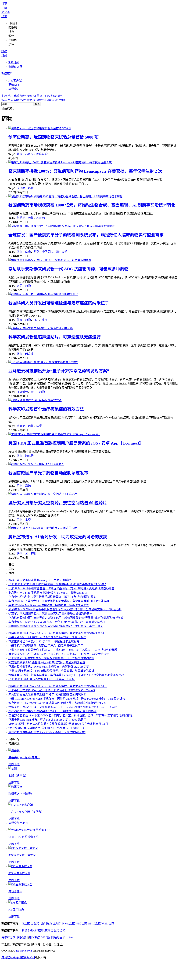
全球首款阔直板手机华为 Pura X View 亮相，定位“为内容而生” (46, 732)
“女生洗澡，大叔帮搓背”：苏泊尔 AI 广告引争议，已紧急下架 (46, 728)
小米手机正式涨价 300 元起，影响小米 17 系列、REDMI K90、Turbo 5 (51, 690)
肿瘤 (19, 319)
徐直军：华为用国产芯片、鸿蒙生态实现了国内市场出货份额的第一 (50, 613)
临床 (28, 251)
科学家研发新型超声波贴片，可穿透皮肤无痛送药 (54, 337)
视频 (29, 95)
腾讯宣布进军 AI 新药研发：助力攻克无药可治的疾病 (57, 537)
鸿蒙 (54, 95)
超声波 (29, 353)
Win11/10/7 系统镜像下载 (23, 836)
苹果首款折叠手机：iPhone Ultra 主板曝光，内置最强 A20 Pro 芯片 (49, 666)
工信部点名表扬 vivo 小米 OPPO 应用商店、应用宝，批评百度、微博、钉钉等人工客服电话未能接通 (70, 715)
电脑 (17, 95)
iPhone (47, 95)
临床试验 (42, 154)
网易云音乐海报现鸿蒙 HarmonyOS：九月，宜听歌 (39, 580)
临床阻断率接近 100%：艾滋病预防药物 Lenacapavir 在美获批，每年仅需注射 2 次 (85, 171)
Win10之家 (94, 923)
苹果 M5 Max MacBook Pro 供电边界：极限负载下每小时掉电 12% (48, 605)
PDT (36, 319)
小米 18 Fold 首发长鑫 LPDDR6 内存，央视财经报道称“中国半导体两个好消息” (57, 584)
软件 (60, 95)
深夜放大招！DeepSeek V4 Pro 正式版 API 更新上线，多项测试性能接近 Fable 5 (57, 702)
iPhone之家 (68, 923)
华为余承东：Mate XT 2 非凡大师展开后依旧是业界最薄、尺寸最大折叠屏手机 (56, 621)
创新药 (21, 217)
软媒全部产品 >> (18, 823)
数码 (10, 100)
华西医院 (47, 251)
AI (34, 95)
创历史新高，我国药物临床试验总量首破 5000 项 (53, 137)
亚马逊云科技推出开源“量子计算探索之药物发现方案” (58, 371)
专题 (62, 100)
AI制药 (40, 217)
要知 (62, 930)
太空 (28, 519)
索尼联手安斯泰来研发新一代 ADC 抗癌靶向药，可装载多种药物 (68, 269)
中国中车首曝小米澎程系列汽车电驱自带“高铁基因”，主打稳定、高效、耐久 (55, 626)
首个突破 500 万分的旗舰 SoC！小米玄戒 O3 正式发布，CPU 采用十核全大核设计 (58, 654)
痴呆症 (21, 425)
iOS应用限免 (16, 909)
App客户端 (15, 80)
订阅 (4, 55)
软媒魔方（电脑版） (21, 793)
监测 (36, 251)
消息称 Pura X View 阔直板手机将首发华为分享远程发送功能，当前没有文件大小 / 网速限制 (64, 609)
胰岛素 (29, 455)
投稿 (4, 51)
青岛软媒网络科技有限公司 (18, 957)
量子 (33, 391)
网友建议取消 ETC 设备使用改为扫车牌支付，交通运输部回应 (46, 662)
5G (34, 100)
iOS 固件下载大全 (19, 873)
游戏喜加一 (15, 891)
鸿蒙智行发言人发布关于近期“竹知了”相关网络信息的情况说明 (47, 694)
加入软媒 (34, 937)
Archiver (68, 937)
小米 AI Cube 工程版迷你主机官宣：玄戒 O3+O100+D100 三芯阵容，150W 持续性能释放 (62, 649)
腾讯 (19, 553)
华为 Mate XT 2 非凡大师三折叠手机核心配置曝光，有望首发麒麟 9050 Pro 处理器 (58, 601)
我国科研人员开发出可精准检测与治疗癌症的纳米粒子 (58, 303)
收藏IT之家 (15, 66)
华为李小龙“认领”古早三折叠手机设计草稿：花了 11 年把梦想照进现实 (52, 596)
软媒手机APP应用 (33, 930)
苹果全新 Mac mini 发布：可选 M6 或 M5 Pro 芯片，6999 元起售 (47, 637)
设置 (4, 16)
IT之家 (26, 923)
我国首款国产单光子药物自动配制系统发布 (48, 473)
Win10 (47, 100)
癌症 (44, 319)
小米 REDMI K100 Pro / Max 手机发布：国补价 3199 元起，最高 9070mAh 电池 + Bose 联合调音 (66, 698)
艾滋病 (21, 188)
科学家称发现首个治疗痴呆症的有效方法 (46, 409)
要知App (13, 84)
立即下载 (14, 764)
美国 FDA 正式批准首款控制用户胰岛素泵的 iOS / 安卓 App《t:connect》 (75, 443)
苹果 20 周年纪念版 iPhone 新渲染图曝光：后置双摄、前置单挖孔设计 (51, 670)
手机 (10, 95)
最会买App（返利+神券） (24, 757)
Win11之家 (107, 923)
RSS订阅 (13, 62)
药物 (19, 154)
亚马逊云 (22, 391)
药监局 (29, 154)
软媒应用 (7, 73)
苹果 (39, 95)
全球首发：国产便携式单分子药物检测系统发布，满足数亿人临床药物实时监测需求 (86, 235)
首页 (4, 3)
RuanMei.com (24, 950)
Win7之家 (81, 923)
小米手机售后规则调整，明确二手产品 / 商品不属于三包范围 (45, 645)
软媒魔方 (14, 88)
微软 (40, 100)
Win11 (55, 100)
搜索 (37, 104)
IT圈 (4, 7)
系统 (28, 485)
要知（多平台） (18, 775)
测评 (23, 95)
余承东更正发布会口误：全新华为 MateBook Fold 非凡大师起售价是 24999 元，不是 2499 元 (64, 707)
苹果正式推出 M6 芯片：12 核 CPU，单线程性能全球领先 (43, 641)
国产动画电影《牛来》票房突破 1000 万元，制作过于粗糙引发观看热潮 (52, 711)
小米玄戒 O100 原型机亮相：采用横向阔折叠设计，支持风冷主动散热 (51, 658)
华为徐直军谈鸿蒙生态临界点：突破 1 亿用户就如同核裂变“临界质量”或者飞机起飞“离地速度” (66, 617)
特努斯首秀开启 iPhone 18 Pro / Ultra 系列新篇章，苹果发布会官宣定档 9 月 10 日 (57, 633)
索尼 (19, 285)
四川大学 (61, 251)
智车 (4, 100)
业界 (4, 95)
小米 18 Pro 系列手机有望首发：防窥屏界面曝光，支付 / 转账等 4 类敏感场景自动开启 (61, 588)
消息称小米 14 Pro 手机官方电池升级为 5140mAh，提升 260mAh (47, 592)
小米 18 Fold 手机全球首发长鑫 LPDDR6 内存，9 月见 (41, 679)
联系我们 (22, 937)
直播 (29, 100)
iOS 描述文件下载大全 (22, 855)
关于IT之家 (8, 937)
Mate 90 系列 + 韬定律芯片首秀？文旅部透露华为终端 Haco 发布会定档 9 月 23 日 (58, 723)
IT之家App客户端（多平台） (26, 811)
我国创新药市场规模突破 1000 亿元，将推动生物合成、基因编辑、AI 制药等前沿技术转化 (92, 205)
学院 (17, 100)
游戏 (23, 100)
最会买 (5, 12)
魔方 (47, 930)
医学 (39, 425)
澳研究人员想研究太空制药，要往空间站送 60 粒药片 (57, 503)
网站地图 (56, 937)
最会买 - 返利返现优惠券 (46, 923)
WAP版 (45, 937)
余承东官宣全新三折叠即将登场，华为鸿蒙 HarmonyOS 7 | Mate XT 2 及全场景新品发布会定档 (66, 675)
